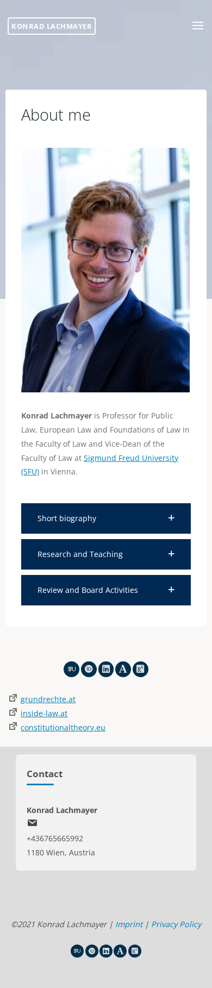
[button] (106, 518)
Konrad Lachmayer (51, 26)
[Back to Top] (106, 939)
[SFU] (71, 669)
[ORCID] (89, 669)
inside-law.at (44, 713)
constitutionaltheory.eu (63, 727)
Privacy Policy (176, 924)
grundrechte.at (48, 699)
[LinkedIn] (106, 669)
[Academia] (123, 669)
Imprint (128, 924)
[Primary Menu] (197, 25)
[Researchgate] (140, 669)
